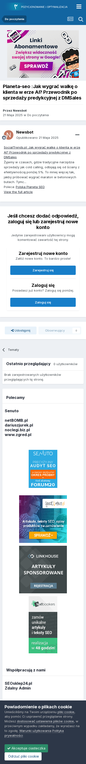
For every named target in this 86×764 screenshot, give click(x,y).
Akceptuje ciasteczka (28, 748)
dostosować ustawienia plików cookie (45, 721)
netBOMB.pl (16, 420)
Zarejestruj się (43, 270)
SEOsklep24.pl (18, 683)
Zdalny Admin (18, 688)
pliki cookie (66, 712)
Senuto (12, 410)
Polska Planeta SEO (30, 187)
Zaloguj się (43, 302)
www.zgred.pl (18, 434)
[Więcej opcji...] (77, 135)
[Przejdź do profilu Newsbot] (8, 135)
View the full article (18, 192)
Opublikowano (37, 137)
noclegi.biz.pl (17, 429)
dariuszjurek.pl (19, 425)
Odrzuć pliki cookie (23, 756)
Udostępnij (22, 330)
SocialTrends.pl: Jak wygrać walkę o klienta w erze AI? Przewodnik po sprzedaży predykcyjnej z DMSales (42, 152)
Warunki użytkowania (35, 731)
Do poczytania (38, 115)
